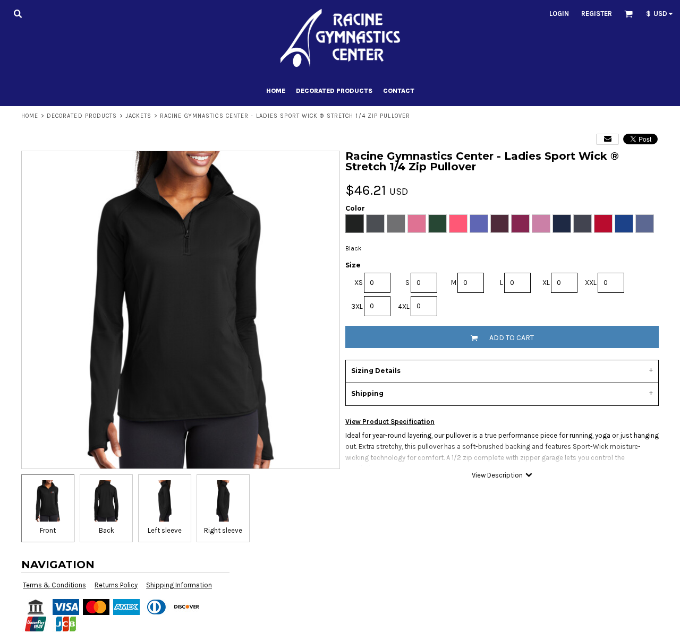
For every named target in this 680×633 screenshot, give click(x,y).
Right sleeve (223, 530)
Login (559, 14)
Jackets (138, 115)
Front (48, 530)
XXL (591, 283)
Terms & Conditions (54, 585)
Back (106, 530)
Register (596, 14)
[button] (17, 13)
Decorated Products (82, 115)
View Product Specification (390, 422)
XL (546, 283)
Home (29, 115)
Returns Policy (116, 585)
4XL (404, 306)
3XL (357, 306)
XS (358, 283)
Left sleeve (165, 530)
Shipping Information (179, 585)
